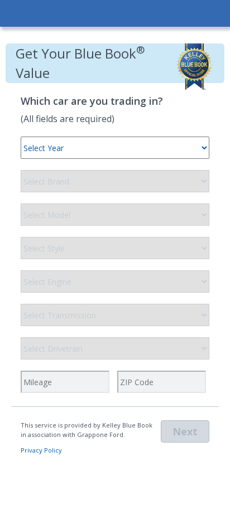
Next (185, 431)
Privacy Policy (41, 450)
